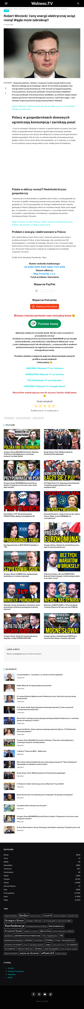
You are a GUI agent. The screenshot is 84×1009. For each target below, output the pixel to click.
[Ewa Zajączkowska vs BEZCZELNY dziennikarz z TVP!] (22, 532)
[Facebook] (6, 88)
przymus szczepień (13, 945)
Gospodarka (8, 865)
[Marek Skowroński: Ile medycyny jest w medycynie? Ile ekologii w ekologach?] (9, 797)
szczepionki (10, 949)
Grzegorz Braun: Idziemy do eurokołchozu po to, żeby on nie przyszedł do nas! (61, 546)
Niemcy (70, 931)
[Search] (78, 3)
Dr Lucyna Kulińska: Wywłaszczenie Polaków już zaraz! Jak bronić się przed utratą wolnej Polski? (46, 697)
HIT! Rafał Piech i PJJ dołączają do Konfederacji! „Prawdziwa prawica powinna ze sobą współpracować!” (61, 485)
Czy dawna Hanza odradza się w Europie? (32, 805)
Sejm (6, 11)
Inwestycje (7, 869)
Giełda (6, 862)
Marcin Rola (45, 931)
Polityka (7, 879)
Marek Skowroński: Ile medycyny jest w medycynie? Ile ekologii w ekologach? (45, 795)
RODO (10, 977)
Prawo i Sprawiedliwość (64, 940)
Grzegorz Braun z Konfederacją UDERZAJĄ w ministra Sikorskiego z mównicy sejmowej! (60, 637)
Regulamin (12, 974)
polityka (28, 940)
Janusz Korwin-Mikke (64, 921)
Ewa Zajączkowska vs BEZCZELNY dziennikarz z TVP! (21, 546)
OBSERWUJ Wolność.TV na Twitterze (44, 368)
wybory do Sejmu (61, 953)
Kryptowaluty (8, 872)
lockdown (34, 931)
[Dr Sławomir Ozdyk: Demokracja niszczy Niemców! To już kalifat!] (9, 786)
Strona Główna (8, 9)
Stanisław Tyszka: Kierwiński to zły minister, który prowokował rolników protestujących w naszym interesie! (22, 607)
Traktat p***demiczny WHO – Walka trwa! (31, 751)
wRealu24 (47, 953)
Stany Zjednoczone (58, 945)
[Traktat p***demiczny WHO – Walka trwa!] (9, 753)
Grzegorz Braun (14, 920)
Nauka (6, 876)
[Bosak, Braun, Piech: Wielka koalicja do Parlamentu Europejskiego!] (62, 439)
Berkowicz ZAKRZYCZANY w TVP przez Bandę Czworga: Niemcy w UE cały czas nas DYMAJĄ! (61, 606)
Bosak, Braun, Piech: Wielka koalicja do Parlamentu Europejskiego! (58, 453)
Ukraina (38, 949)
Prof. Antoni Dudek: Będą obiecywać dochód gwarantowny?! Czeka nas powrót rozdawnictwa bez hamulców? (45, 708)
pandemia (8, 936)
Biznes (6, 855)
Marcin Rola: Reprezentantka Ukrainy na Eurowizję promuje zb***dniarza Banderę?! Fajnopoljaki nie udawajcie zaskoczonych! (47, 763)
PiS (61, 935)
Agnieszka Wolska (11, 916)
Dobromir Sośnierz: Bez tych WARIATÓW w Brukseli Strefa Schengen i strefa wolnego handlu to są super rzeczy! (62, 576)
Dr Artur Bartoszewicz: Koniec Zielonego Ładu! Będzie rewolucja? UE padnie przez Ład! (48, 827)
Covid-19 (47, 915)
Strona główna (9, 893)
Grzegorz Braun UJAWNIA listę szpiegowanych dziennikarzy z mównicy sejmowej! (21, 575)
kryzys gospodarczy (23, 418)
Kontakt (11, 968)
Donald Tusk (73, 916)
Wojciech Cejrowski (71, 949)
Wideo (16, 9)
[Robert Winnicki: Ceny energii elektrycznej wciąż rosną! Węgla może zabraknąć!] (42, 53)
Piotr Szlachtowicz (50, 936)
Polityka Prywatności (16, 971)
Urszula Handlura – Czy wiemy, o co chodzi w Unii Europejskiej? (40, 675)
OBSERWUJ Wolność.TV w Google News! (44, 386)
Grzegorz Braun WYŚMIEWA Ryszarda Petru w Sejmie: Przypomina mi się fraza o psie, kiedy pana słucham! (20, 485)
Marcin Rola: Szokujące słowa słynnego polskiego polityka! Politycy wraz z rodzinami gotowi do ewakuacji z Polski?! (48, 719)
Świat (6, 896)
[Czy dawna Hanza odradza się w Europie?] (9, 808)
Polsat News (38, 940)
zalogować (18, 654)
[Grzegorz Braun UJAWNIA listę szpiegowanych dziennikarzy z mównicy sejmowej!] (22, 561)
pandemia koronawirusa (27, 935)
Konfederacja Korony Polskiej (36, 926)
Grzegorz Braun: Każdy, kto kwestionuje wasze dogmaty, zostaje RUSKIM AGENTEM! (21, 637)
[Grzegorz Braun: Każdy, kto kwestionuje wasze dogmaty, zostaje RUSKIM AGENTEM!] (22, 623)
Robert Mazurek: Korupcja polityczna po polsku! (34, 685)
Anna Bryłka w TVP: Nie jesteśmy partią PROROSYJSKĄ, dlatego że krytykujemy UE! (19, 515)
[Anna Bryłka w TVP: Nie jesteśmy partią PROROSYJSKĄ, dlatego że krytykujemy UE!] (22, 501)
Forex (6, 858)
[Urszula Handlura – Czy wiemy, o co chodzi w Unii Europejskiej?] (9, 677)
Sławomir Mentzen (25, 949)
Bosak (33, 916)
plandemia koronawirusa (14, 940)
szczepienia (72, 945)
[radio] (36, 406)
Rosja (25, 945)
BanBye (24, 915)
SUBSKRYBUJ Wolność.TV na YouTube (44, 374)
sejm (48, 944)
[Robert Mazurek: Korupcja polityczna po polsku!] (9, 688)
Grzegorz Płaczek (33, 921)
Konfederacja (14, 926)
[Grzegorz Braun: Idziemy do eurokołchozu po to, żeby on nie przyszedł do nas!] (62, 532)
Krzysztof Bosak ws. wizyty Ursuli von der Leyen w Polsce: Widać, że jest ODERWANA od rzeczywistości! (62, 516)
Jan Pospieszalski (49, 921)
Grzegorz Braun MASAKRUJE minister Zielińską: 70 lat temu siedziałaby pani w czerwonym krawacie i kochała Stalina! (21, 454)
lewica (26, 931)
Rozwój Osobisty (10, 886)
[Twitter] (6, 93)
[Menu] (6, 3)
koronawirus (56, 926)
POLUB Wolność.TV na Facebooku (44, 380)
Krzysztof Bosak (13, 931)
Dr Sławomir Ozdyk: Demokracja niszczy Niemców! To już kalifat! (40, 784)
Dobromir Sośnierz (60, 916)
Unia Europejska (51, 949)
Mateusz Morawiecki (59, 931)
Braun (39, 916)
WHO (62, 949)
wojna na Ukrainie (29, 953)
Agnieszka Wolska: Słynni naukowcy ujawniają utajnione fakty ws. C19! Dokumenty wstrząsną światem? (46, 730)
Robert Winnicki (38, 418)
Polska (6, 883)
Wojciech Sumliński (11, 953)
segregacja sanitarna (36, 945)
